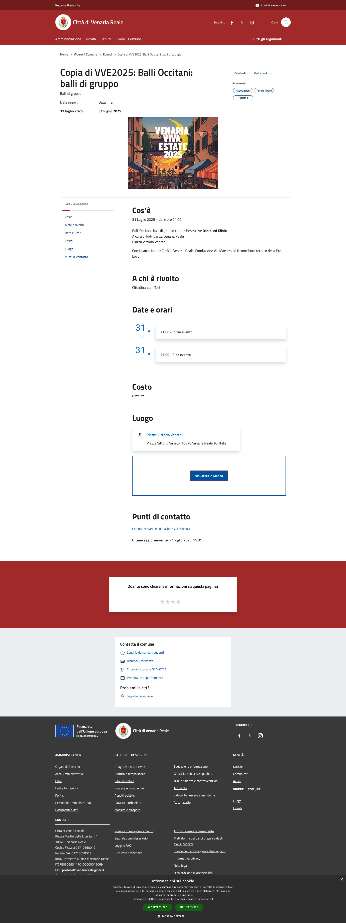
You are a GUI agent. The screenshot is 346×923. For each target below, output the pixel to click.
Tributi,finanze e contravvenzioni (196, 780)
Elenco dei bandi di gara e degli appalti (199, 851)
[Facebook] (230, 22)
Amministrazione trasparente (194, 831)
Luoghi (237, 800)
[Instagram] (250, 22)
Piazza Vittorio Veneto (164, 434)
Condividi (240, 73)
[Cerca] (286, 22)
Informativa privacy (187, 858)
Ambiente (180, 788)
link (211, 899)
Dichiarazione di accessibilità (193, 872)
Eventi (107, 54)
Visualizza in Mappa (209, 475)
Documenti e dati (66, 809)
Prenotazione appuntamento (134, 831)
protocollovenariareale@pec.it (83, 870)
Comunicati (240, 773)
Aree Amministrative (69, 773)
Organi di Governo (67, 766)
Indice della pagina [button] (76, 204)
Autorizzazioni (183, 802)
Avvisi (237, 781)
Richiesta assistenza (128, 852)
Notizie (238, 766)
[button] (172, 916)
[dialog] (173, 899)
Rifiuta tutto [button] (189, 907)
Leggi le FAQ (123, 845)
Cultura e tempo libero (130, 773)
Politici (59, 795)
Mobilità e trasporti (128, 809)
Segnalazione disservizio (131, 838)
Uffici (58, 781)
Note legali (181, 865)
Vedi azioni (260, 73)
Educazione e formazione (191, 766)
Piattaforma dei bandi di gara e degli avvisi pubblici (198, 841)
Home (64, 54)
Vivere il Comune (86, 54)
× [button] (341, 879)
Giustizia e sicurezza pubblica (193, 773)
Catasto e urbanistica (129, 802)
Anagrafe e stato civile (130, 766)
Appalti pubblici (125, 795)
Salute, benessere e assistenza (194, 795)
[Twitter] (240, 22)
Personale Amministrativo (73, 802)
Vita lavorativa (124, 781)
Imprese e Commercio (129, 788)
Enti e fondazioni (66, 788)
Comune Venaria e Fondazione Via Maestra (161, 528)
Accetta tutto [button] (157, 907)
